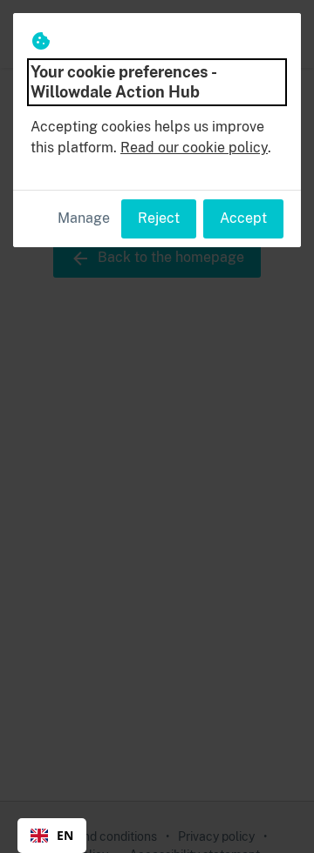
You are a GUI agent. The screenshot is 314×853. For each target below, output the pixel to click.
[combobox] (51, 835)
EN (65, 835)
